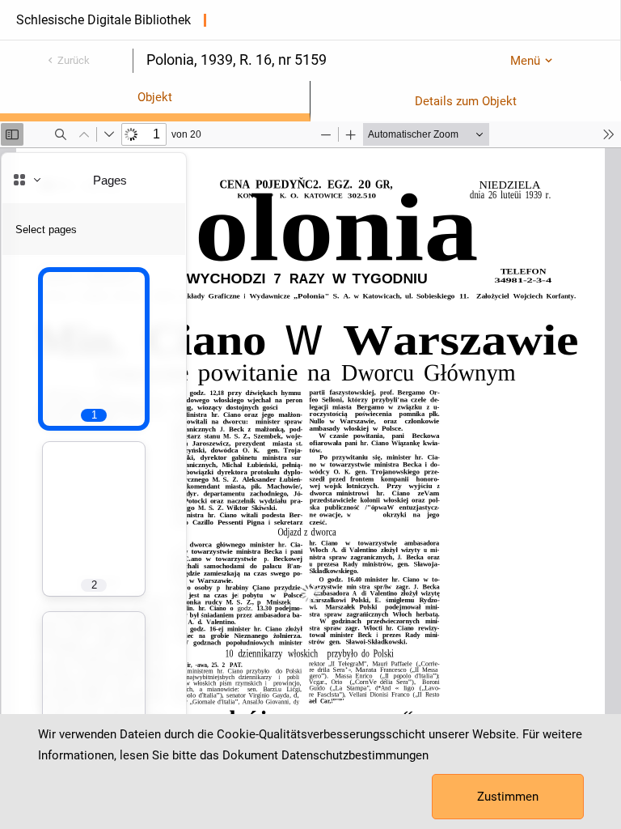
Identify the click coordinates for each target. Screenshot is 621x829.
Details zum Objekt (466, 101)
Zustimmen (508, 796)
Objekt (154, 97)
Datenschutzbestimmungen (355, 755)
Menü (525, 60)
